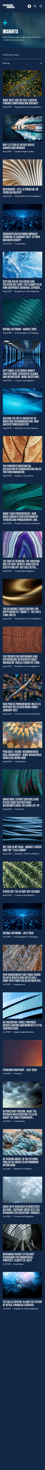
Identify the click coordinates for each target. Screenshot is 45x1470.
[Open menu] (40, 6)
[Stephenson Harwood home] (9, 6)
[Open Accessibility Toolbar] (29, 6)
